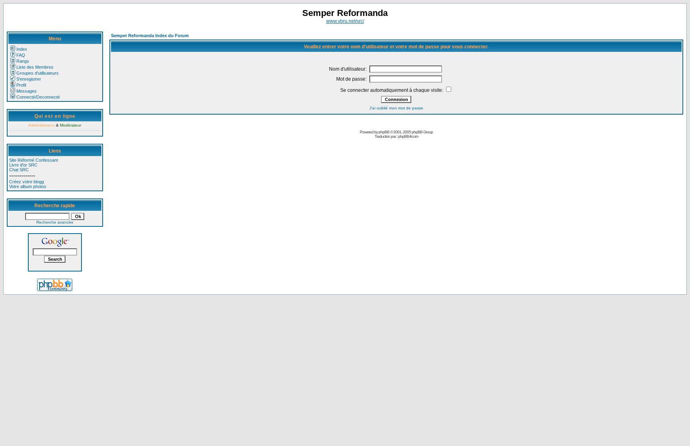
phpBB (384, 132)
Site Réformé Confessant (33, 160)
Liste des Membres (35, 67)
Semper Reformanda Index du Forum (150, 35)
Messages (26, 91)
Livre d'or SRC (23, 165)
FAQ (20, 55)
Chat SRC (19, 169)
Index (21, 49)
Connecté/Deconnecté (38, 97)
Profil (21, 85)
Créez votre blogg (26, 181)
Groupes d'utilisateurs (37, 73)
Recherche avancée (54, 222)
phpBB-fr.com (408, 136)
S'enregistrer (28, 79)
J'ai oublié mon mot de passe (396, 108)
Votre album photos (27, 186)
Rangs (22, 61)
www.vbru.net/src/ (345, 21)
